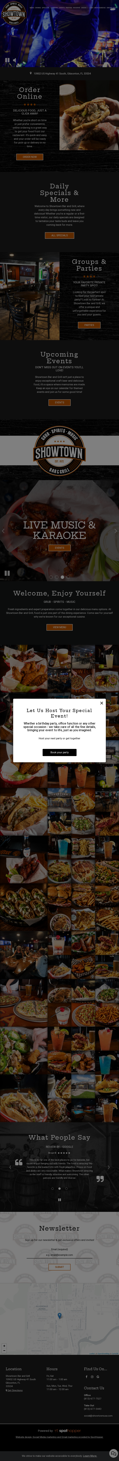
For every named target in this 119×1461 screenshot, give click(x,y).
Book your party (60, 752)
